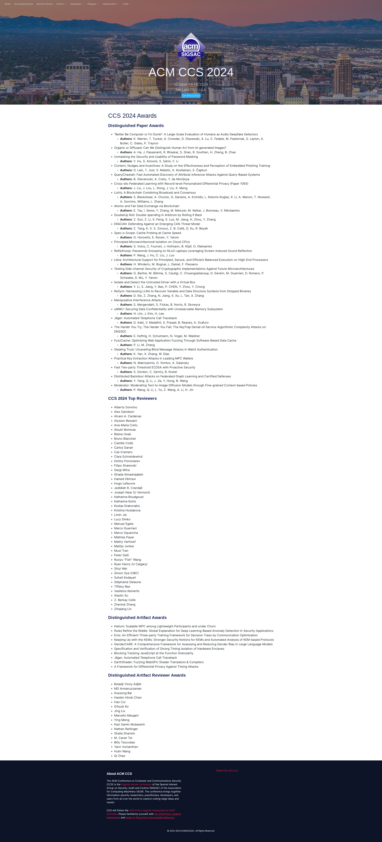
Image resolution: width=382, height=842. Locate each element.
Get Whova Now (191, 95)
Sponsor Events (45, 4)
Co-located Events (23, 4)
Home (8, 4)
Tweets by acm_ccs (227, 770)
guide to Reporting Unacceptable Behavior (150, 817)
